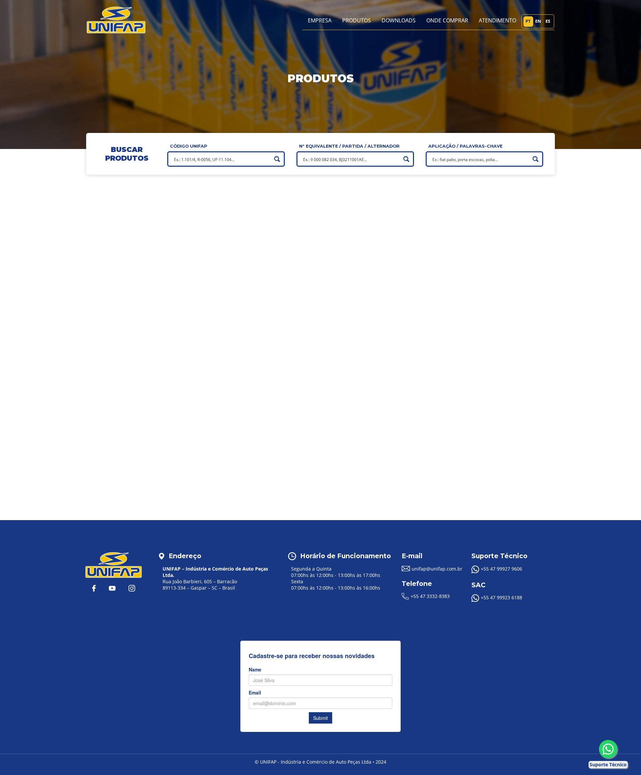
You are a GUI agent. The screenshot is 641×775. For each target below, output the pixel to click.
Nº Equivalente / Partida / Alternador (349, 146)
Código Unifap (188, 146)
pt (528, 21)
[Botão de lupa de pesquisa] (277, 159)
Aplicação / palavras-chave (465, 146)
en (538, 21)
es (548, 21)
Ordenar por (105, 428)
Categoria (102, 242)
